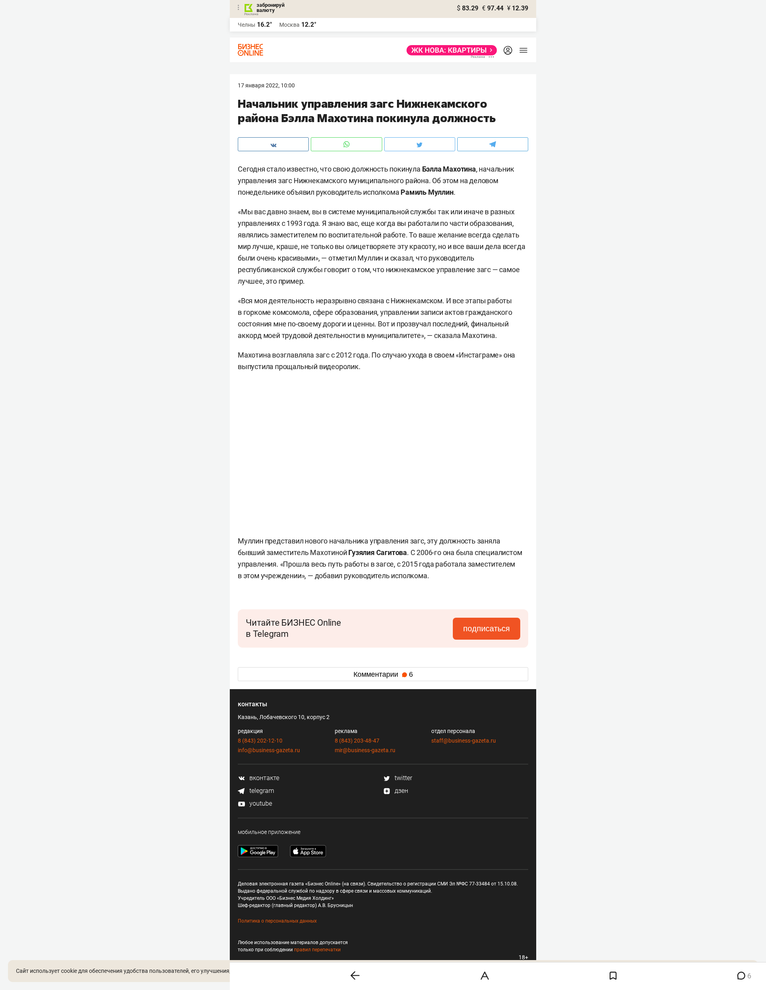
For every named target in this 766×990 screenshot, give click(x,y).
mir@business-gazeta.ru (365, 750)
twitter (402, 778)
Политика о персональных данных (277, 921)
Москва (289, 25)
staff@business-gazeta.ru (463, 740)
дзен (400, 790)
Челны (246, 25)
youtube (260, 803)
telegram (261, 790)
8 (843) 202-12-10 (260, 740)
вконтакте (263, 778)
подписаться (486, 628)
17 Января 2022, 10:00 (266, 85)
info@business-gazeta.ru (269, 750)
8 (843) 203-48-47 (357, 740)
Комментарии (383, 674)
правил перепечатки (317, 949)
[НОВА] (449, 50)
